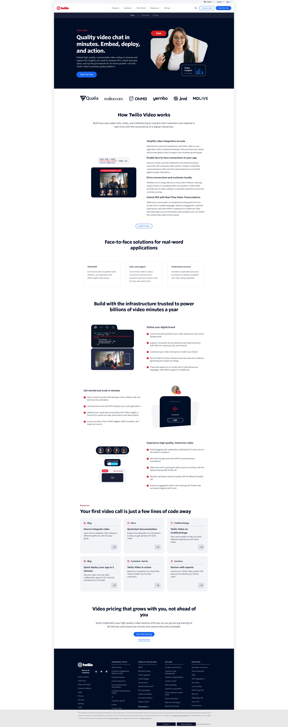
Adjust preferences (186, 724)
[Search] (196, 8)
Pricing (166, 8)
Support (219, 2)
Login (227, 2)
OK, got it (166, 724)
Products (115, 8)
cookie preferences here (180, 715)
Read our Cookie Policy (203, 724)
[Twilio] (63, 8)
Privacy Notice (114, 718)
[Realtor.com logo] (113, 98)
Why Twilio (141, 8)
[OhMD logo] (138, 98)
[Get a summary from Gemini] (102, 672)
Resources (155, 8)
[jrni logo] (180, 98)
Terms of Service (146, 718)
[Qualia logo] (89, 98)
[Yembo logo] (160, 98)
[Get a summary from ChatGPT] (97, 672)
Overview (145, 15)
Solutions (127, 8)
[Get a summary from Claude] (107, 672)
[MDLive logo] (200, 98)
